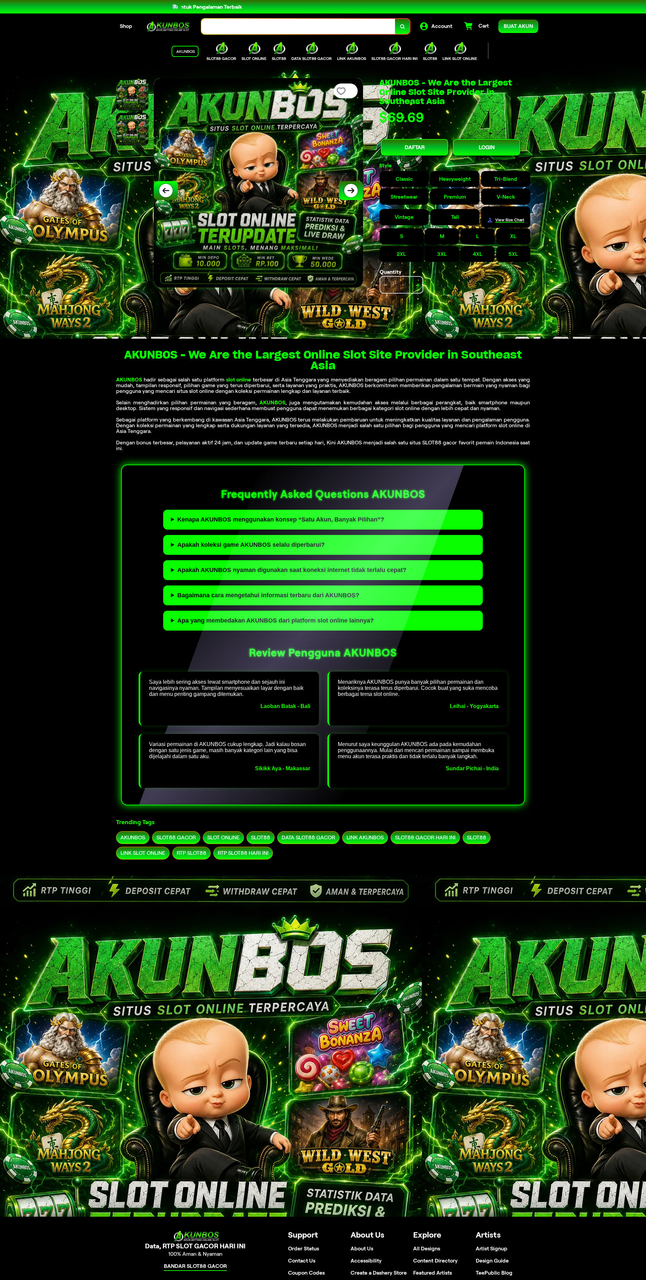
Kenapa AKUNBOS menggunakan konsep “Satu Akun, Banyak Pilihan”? (280, 519)
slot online (238, 379)
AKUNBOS (129, 379)
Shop (126, 26)
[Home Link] (167, 26)
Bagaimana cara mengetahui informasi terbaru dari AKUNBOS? (268, 595)
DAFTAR (415, 147)
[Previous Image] (166, 190)
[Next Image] (351, 190)
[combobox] (298, 26)
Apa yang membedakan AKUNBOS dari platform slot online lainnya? (275, 620)
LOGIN (487, 147)
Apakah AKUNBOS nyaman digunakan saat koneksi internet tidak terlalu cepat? (291, 570)
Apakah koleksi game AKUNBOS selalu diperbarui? (251, 544)
